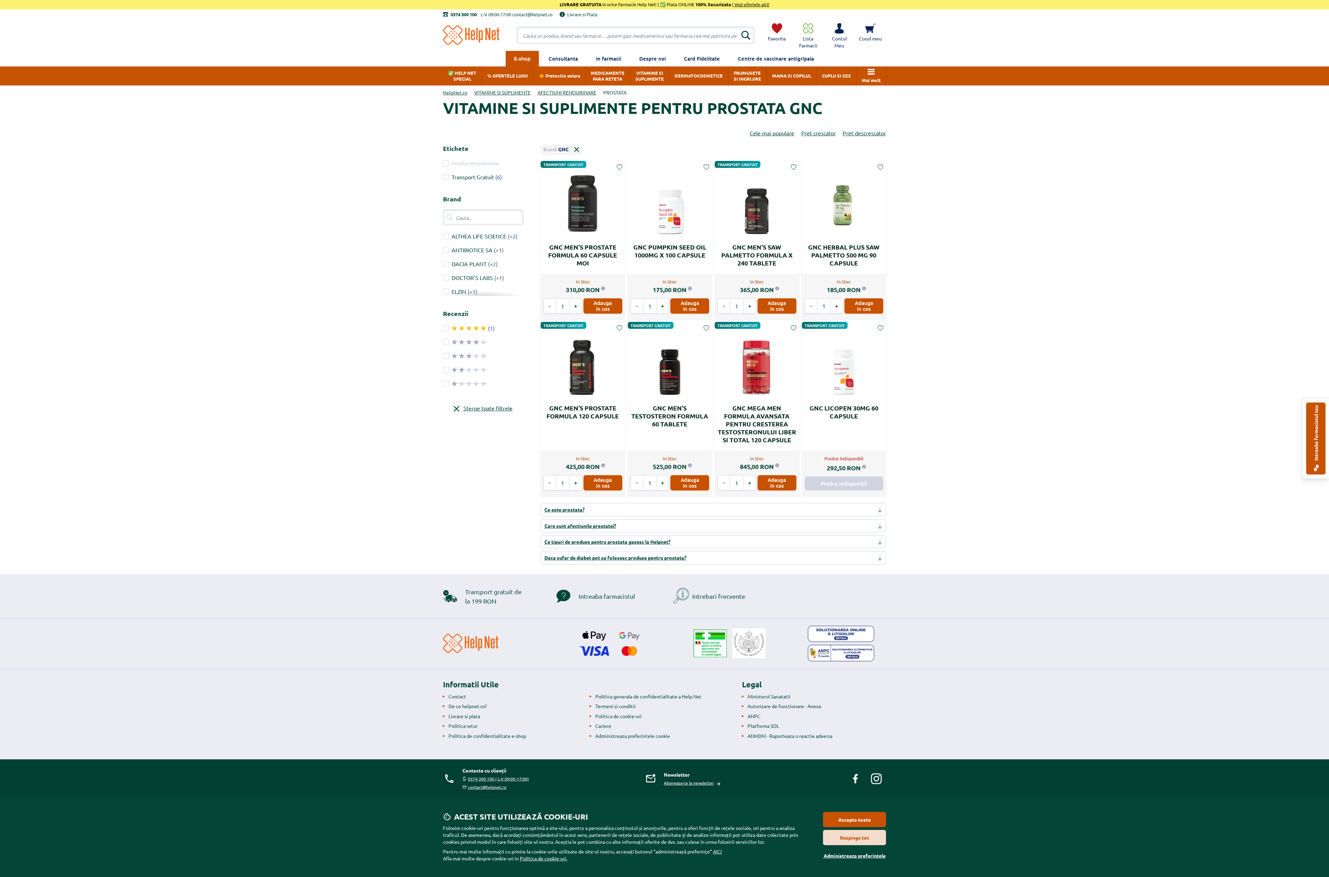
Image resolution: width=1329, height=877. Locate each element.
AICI (717, 851)
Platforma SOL (763, 726)
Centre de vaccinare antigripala (776, 58)
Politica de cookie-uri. (543, 858)
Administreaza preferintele (855, 855)
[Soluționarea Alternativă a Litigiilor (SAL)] (841, 653)
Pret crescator (818, 132)
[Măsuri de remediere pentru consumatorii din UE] (841, 634)
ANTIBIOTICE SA (472, 249)
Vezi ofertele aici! (751, 4)
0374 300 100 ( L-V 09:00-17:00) (498, 778)
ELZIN (459, 291)
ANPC (754, 716)
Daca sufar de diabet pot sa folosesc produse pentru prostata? (615, 557)
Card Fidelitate (702, 58)
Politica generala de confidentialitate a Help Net (648, 696)
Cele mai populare (772, 132)
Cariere (603, 726)
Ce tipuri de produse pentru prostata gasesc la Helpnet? (607, 542)
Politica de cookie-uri (618, 716)
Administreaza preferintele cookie (632, 736)
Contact (457, 696)
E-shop (522, 58)
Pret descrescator (864, 132)
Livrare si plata (464, 716)
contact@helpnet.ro (487, 787)
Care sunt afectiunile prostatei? (580, 526)
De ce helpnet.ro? (468, 706)
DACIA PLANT (469, 263)
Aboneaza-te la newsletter (689, 783)
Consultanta (563, 58)
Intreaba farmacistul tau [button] (1316, 433)
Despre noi (652, 58)
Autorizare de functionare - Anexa (784, 706)
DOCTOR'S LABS (472, 277)
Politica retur (463, 726)
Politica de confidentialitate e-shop (487, 736)
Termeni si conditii (615, 706)
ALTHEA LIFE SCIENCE (479, 236)
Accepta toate (854, 819)
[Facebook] (855, 778)
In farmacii (608, 58)
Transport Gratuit (473, 176)
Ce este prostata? (564, 509)
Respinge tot (854, 837)
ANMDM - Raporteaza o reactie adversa (790, 736)
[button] (839, 35)
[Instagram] (876, 778)
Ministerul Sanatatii (769, 696)
